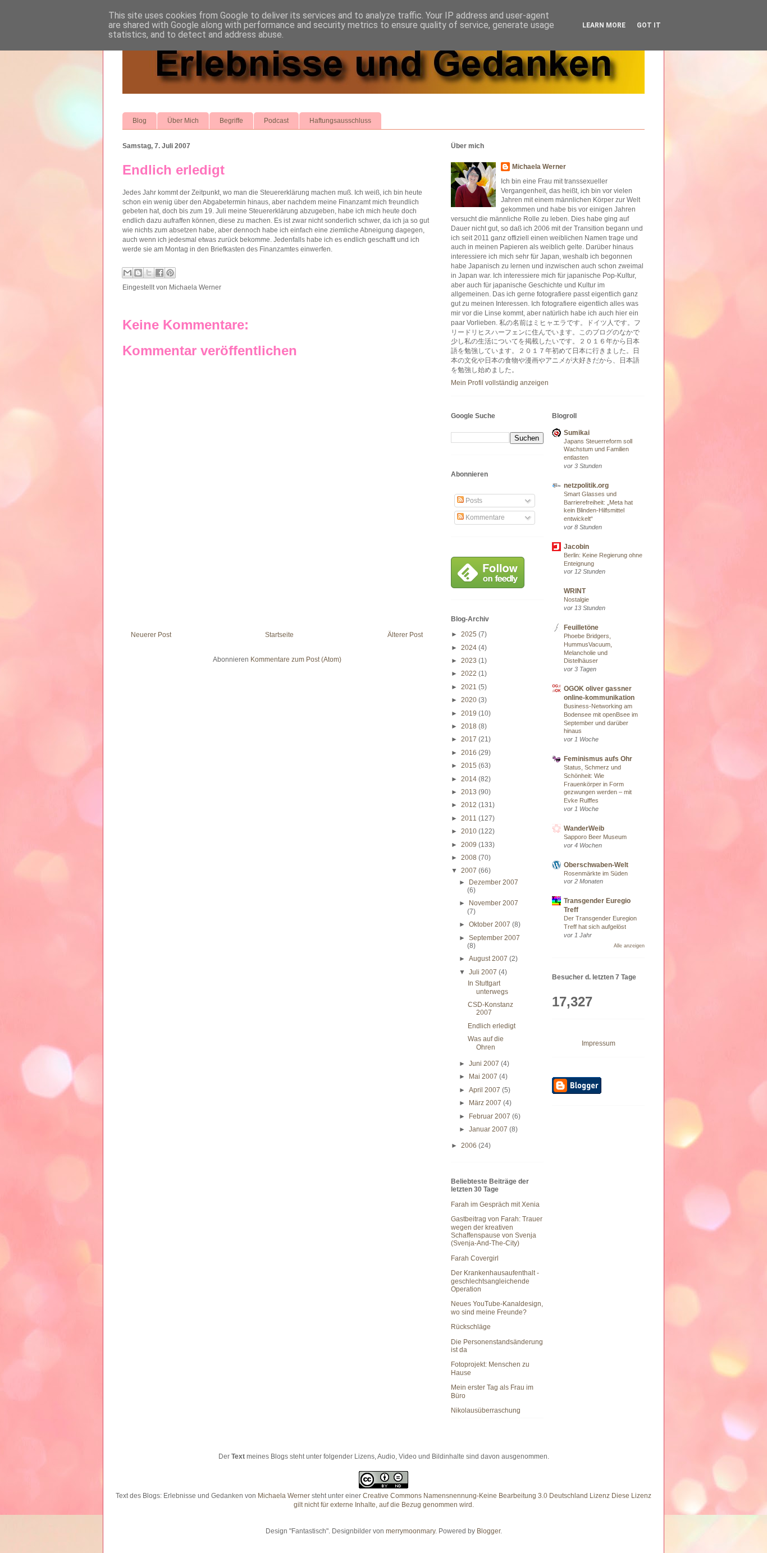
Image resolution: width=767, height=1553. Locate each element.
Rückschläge (471, 1327)
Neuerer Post (151, 635)
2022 (469, 673)
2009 (469, 845)
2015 (469, 765)
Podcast (276, 121)
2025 (469, 634)
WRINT (575, 591)
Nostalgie (576, 599)
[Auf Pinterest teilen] (170, 272)
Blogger (488, 1531)
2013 (469, 792)
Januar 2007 (489, 1129)
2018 (469, 726)
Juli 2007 (484, 972)
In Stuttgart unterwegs (488, 987)
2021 (469, 687)
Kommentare (484, 517)
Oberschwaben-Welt (596, 865)
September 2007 (494, 938)
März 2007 (486, 1103)
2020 (469, 700)
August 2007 (489, 959)
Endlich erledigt (173, 169)
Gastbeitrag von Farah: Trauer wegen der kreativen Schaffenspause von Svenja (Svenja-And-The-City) (496, 1231)
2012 (469, 805)
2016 (469, 753)
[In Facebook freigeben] (159, 272)
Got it (649, 25)
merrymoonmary (410, 1531)
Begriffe (231, 121)
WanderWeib (584, 828)
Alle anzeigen (629, 946)
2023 (469, 661)
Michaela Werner (539, 167)
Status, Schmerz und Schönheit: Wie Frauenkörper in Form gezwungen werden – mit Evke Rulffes (598, 784)
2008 (469, 858)
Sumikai (577, 433)
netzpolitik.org (586, 485)
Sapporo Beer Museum (595, 836)
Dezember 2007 (493, 882)
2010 (469, 831)
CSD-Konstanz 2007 (490, 1008)
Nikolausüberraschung (486, 1410)
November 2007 (493, 903)
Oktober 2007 (490, 924)
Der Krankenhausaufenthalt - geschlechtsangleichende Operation (495, 1281)
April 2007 (485, 1090)
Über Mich (183, 121)
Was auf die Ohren (486, 1043)
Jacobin (576, 547)
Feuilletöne (581, 627)
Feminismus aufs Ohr (598, 759)
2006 (469, 1145)
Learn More (604, 25)
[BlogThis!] (138, 272)
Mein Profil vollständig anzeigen (500, 383)
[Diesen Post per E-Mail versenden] (127, 272)
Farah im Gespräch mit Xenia (495, 1204)
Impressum (598, 1043)
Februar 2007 (490, 1116)
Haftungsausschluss (340, 121)
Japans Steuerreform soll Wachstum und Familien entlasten (598, 449)
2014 (469, 779)
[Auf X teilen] (148, 272)
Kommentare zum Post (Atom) (295, 659)
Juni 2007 (485, 1064)
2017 (469, 739)
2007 (469, 870)
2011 (469, 818)
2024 (469, 648)
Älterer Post (405, 635)
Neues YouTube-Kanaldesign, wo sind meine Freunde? (497, 1308)
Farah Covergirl (475, 1258)
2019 (469, 713)
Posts (473, 501)
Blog (140, 121)
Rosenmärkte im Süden (596, 873)
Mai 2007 (484, 1076)
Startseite (279, 635)
